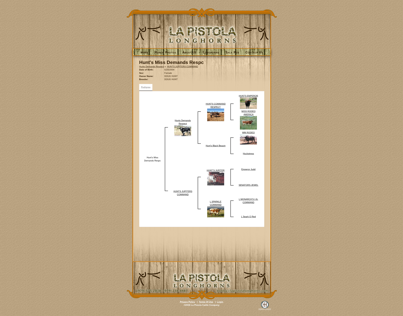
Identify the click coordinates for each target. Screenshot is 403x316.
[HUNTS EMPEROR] (248, 103)
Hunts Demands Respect (151, 66)
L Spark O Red (248, 216)
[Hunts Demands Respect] (182, 130)
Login (220, 302)
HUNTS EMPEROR (248, 96)
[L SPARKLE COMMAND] (215, 211)
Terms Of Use (206, 302)
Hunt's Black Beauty (216, 145)
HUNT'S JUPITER (215, 170)
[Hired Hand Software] (265, 305)
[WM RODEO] (248, 139)
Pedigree (145, 87)
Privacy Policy (187, 302)
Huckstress (248, 153)
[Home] (201, 29)
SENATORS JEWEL (248, 185)
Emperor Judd (248, 169)
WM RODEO (248, 132)
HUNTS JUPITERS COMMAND (182, 66)
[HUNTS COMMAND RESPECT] (215, 114)
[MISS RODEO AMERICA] (248, 122)
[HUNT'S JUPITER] (215, 178)
